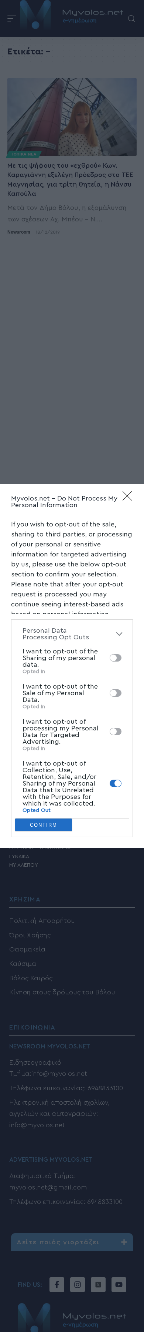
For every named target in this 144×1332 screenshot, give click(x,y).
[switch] (115, 658)
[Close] (130, 498)
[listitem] (72, 633)
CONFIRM (43, 825)
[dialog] (72, 666)
